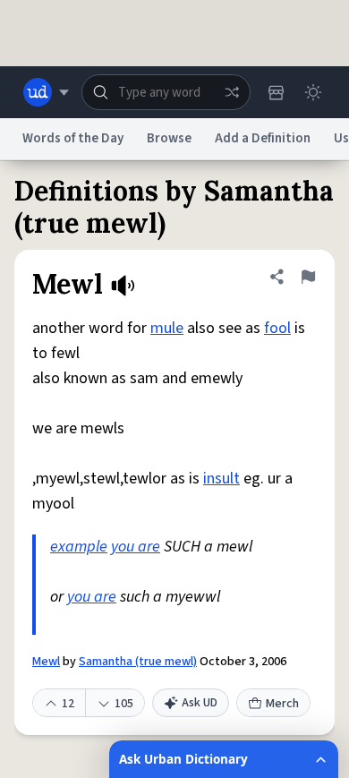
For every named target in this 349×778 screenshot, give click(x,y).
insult (221, 478)
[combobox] (166, 92)
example (78, 546)
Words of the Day (72, 138)
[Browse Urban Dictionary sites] (46, 92)
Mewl (46, 662)
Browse (169, 138)
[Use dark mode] (313, 92)
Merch (282, 704)
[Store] (276, 92)
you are (135, 546)
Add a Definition (263, 138)
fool (277, 328)
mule (166, 328)
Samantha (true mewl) (138, 662)
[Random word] (232, 92)
